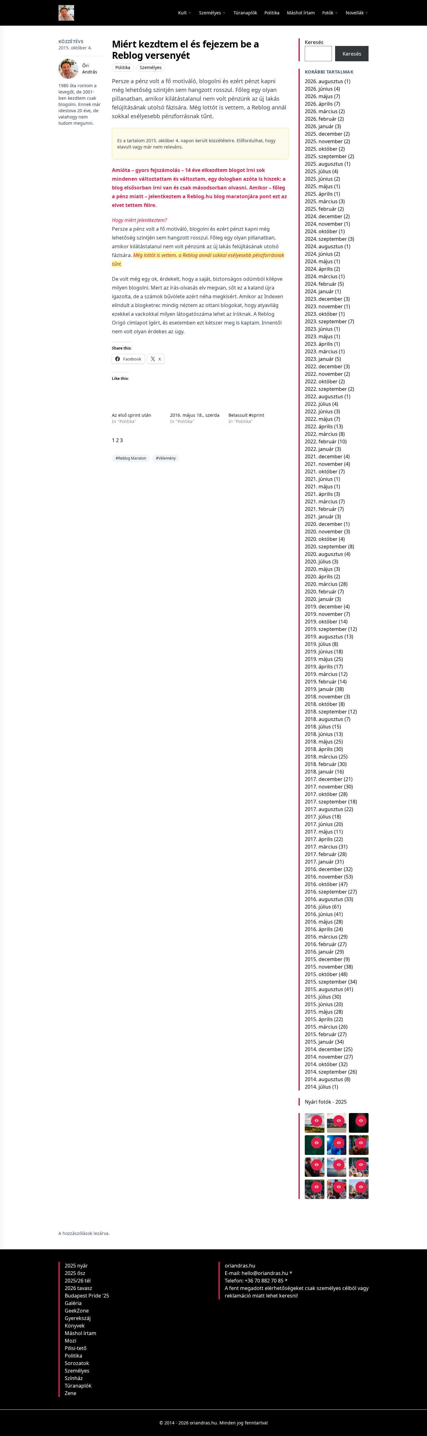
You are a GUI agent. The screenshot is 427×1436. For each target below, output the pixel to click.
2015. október (321, 974)
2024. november (324, 223)
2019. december (324, 606)
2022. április (319, 426)
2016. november (324, 876)
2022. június (319, 411)
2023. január (319, 358)
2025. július (318, 171)
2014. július (318, 1086)
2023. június (319, 328)
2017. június (319, 824)
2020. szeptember (326, 546)
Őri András (89, 69)
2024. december (324, 216)
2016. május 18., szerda (194, 415)
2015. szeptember (326, 981)
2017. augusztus (324, 809)
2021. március (321, 501)
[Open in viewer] (316, 1120)
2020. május (319, 569)
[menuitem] (245, 12)
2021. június (319, 479)
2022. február (321, 441)
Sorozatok (77, 1363)
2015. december (324, 959)
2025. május (319, 186)
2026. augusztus (324, 81)
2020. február (321, 591)
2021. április (319, 494)
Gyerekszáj (78, 1318)
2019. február (321, 681)
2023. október (321, 313)
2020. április (319, 576)
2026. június (319, 88)
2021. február (321, 509)
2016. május (319, 921)
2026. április (319, 103)
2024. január (319, 291)
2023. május (319, 336)
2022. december (324, 366)
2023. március (321, 351)
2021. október (321, 471)
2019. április (319, 666)
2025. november (324, 141)
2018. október (321, 704)
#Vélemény (166, 458)
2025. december (324, 133)
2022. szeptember (326, 388)
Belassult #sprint (246, 415)
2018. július (318, 726)
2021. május (319, 486)
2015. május (319, 1011)
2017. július (318, 816)
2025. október (321, 148)
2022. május (319, 419)
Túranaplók (78, 1385)
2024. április (319, 268)
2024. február (321, 283)
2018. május (319, 741)
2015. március (321, 1026)
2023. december (324, 298)
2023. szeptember (326, 321)
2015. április (319, 1019)
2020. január (319, 599)
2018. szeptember (326, 711)
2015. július (318, 996)
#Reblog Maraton (131, 458)
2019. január (319, 689)
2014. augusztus (324, 1079)
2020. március (321, 584)
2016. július (318, 906)
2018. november (324, 696)
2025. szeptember (326, 156)
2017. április (319, 839)
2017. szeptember (326, 801)
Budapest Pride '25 (87, 1295)
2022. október (321, 381)
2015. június (319, 1004)
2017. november (324, 786)
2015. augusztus (324, 989)
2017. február (321, 854)
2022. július (318, 404)
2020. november (324, 531)
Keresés (314, 42)
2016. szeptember (326, 891)
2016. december (324, 869)
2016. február (321, 944)
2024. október (321, 231)
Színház (74, 1378)
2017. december (324, 779)
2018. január (319, 771)
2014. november (324, 1056)
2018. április (319, 749)
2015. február (321, 1034)
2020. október (321, 539)
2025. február (321, 208)
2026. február (321, 118)
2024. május (319, 261)
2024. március (321, 276)
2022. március (321, 434)
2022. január (319, 449)
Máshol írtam (80, 1333)
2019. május (319, 659)
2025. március (321, 201)
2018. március (321, 756)
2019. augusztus (324, 636)
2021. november (324, 464)
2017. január (319, 861)
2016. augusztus (324, 899)
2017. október (321, 794)
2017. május (319, 831)
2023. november (324, 306)
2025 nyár (76, 1265)
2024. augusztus (324, 246)
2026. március (321, 111)
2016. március (321, 936)
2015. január (319, 1041)
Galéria (73, 1303)
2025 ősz (75, 1273)
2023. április (319, 343)
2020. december (324, 524)
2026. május (319, 96)
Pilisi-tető (76, 1348)
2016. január (319, 951)
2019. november (324, 614)
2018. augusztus (324, 719)
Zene (70, 1393)
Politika (122, 67)
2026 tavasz (78, 1288)
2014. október (321, 1064)
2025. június (319, 178)
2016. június (319, 914)
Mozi (70, 1340)
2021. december (324, 456)
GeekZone (77, 1310)
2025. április (319, 193)
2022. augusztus (324, 396)
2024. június (319, 253)
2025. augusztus (324, 163)
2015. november (324, 966)
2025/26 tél (78, 1280)
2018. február (321, 764)
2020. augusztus (324, 554)
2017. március (321, 846)
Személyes (151, 67)
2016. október (321, 884)
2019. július (318, 644)
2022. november (324, 373)
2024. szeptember (326, 238)
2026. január (319, 126)
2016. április (319, 929)
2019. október (321, 621)
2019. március (321, 674)
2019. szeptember (326, 629)
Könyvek (75, 1325)
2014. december (324, 1049)
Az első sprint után (131, 415)
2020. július (318, 561)
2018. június (319, 734)
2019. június (319, 651)
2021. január (319, 516)
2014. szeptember (326, 1071)
